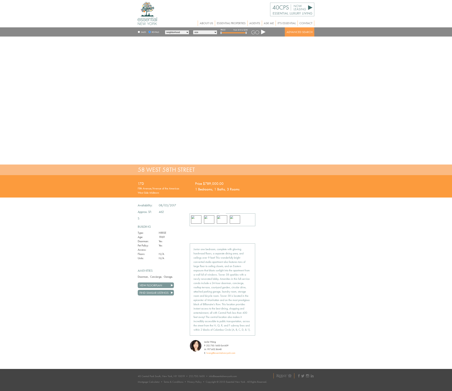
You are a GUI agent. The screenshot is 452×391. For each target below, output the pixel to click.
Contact (305, 23)
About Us (206, 23)
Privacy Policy (194, 382)
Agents (254, 23)
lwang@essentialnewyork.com (220, 352)
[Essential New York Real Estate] (147, 24)
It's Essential (287, 23)
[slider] (221, 32)
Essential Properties (231, 23)
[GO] (258, 32)
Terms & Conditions (173, 382)
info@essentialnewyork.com (223, 376)
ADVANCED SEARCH (300, 32)
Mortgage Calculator (149, 382)
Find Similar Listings (154, 293)
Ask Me (269, 23)
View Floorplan (150, 285)
